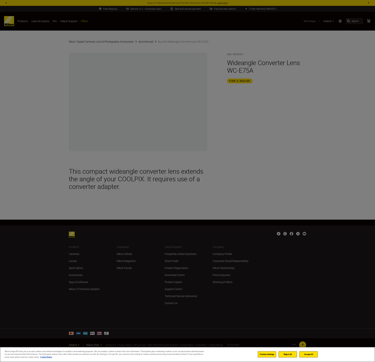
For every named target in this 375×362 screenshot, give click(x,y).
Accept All (308, 354)
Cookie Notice (46, 357)
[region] (187, 354)
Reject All (288, 354)
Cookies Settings (267, 354)
